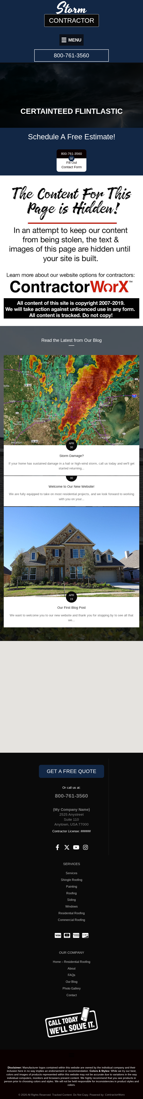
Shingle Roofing (71, 879)
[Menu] (71, 1055)
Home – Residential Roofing (71, 961)
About (71, 968)
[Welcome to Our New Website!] (71, 491)
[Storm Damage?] (71, 415)
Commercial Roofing (71, 919)
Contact (71, 995)
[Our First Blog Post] (71, 567)
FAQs (71, 975)
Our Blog (71, 981)
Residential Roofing (71, 913)
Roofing (71, 893)
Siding (71, 899)
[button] (71, 771)
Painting (71, 886)
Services (71, 873)
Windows (71, 906)
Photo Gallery (72, 988)
